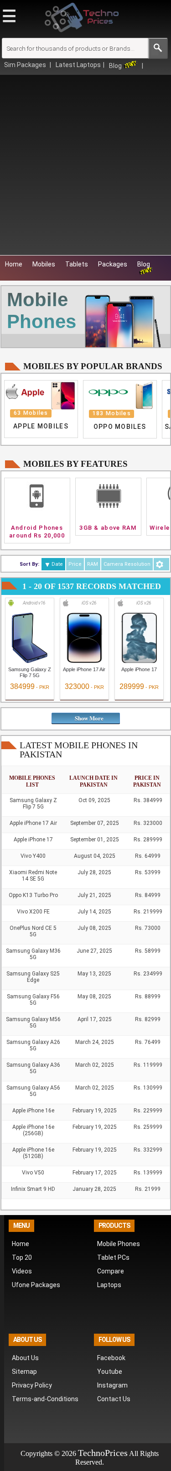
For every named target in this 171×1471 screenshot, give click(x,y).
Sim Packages (25, 64)
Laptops (109, 1284)
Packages (112, 264)
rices (119, 1453)
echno (94, 1453)
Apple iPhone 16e (33, 1110)
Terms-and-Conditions (45, 1399)
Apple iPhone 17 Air (84, 669)
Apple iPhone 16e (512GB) (33, 1153)
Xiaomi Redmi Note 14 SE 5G (33, 875)
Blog (115, 65)
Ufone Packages (36, 1284)
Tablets (76, 264)
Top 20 (22, 1257)
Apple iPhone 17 (139, 669)
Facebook (111, 1357)
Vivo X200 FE (33, 911)
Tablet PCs (113, 1257)
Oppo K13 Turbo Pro (33, 895)
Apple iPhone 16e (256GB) (33, 1130)
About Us (25, 1357)
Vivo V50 (33, 1172)
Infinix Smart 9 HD (33, 1189)
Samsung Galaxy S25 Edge (33, 976)
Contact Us (113, 1399)
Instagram (112, 1385)
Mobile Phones (118, 1243)
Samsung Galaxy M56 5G (33, 1022)
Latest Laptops (78, 64)
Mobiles (43, 264)
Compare (110, 1271)
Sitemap (24, 1371)
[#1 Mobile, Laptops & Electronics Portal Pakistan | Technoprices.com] (82, 34)
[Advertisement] (85, 164)
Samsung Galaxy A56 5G (33, 1091)
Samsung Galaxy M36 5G (33, 954)
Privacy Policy (32, 1385)
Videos (22, 1271)
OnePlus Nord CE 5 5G (33, 931)
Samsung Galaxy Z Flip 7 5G (29, 672)
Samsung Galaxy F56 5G (33, 999)
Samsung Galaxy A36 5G (33, 1068)
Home (13, 264)
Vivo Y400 (33, 856)
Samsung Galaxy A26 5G (33, 1045)
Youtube (109, 1371)
